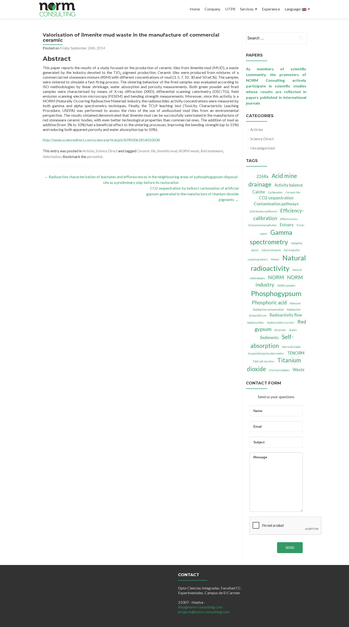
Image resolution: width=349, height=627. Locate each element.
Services (247, 9)
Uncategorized (262, 148)
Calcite (258, 191)
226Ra (263, 176)
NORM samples (286, 285)
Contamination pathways (276, 203)
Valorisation (52, 156)
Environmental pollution (263, 225)
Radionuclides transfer (280, 322)
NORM (276, 277)
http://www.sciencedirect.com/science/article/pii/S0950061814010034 (101, 140)
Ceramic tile (146, 150)
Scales (293, 329)
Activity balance (288, 184)
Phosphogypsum (276, 293)
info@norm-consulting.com (200, 607)
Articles (88, 150)
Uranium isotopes (279, 370)
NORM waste (189, 150)
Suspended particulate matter (266, 353)
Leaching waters (258, 259)
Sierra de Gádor (291, 346)
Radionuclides (255, 322)
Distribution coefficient (263, 211)
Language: (293, 9)
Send (289, 548)
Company (212, 9)
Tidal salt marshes (263, 361)
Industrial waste (271, 250)
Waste (298, 369)
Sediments (269, 337)
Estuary (287, 224)
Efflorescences (289, 218)
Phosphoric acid (269, 302)
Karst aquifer (292, 250)
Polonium (295, 303)
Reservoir (280, 329)
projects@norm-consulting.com (204, 611)
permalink (95, 156)
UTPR (230, 9)
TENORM (295, 352)
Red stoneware (212, 150)
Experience (271, 9)
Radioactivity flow (285, 314)
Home (195, 9)
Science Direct (106, 150)
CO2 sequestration (276, 197)
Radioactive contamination (268, 309)
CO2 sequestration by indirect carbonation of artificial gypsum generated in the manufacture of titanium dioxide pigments (192, 194)
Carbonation (275, 192)
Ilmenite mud (167, 150)
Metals (275, 259)
